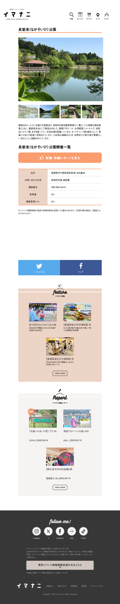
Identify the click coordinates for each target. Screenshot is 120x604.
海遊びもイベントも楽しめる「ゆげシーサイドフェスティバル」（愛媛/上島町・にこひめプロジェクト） (76, 431)
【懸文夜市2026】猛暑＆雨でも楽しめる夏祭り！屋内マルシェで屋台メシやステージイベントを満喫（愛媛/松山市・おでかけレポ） (60, 469)
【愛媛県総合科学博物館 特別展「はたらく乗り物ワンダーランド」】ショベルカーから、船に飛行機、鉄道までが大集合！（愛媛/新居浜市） (77, 324)
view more (60, 373)
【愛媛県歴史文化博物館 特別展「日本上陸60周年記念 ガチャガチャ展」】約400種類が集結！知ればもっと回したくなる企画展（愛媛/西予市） (60, 358)
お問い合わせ (61, 586)
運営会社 (50, 586)
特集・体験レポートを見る (63, 157)
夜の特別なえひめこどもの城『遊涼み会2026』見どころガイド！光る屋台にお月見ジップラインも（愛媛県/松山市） (43, 324)
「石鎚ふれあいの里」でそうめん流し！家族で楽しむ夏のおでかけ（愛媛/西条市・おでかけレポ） (43, 431)
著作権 (84, 586)
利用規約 (74, 586)
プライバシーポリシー (97, 586)
